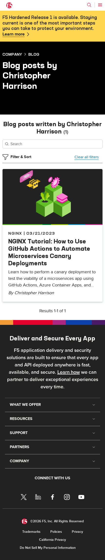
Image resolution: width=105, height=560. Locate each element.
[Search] (89, 4)
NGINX (15, 233)
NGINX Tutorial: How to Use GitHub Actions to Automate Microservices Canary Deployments (49, 252)
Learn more (13, 34)
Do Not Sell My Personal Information (48, 548)
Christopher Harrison (34, 292)
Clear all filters (86, 157)
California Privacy (52, 540)
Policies (56, 532)
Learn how (68, 372)
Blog (33, 54)
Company (12, 54)
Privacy (77, 532)
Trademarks (31, 532)
